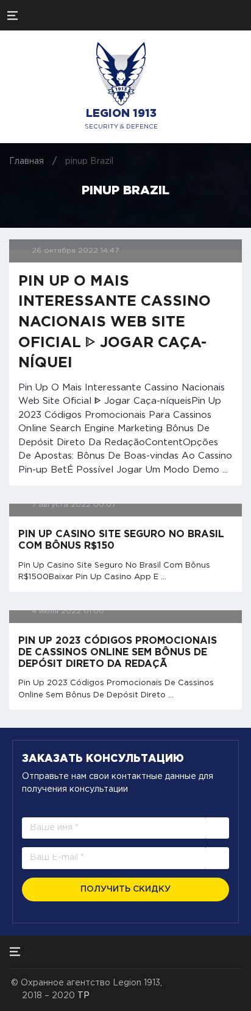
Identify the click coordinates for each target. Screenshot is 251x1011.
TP (83, 995)
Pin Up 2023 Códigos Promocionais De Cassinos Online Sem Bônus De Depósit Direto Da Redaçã (117, 652)
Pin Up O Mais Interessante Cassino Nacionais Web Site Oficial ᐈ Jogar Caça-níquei (114, 322)
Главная (26, 161)
